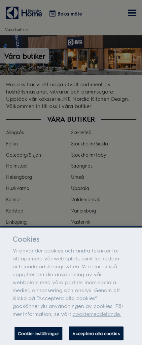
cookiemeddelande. (97, 313)
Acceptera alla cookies (96, 333)
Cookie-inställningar (38, 333)
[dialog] (71, 286)
